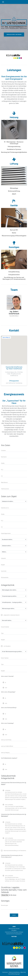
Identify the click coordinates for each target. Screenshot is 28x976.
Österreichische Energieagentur (14, 933)
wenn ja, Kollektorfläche (7, 746)
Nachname (4, 457)
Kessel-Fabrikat (5, 627)
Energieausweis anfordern (14, 34)
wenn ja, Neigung (5, 752)
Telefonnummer (5, 489)
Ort (2, 476)
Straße (2, 463)
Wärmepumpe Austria (14, 928)
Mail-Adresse (4, 482)
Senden (14, 915)
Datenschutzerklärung (14, 972)
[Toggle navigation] (3, 2)
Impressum (5, 972)
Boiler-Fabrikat (4, 658)
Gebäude (3, 558)
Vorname (3, 450)
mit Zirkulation (7, 646)
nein (6, 687)
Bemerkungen (4, 905)
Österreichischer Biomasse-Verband (14, 932)
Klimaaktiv (14, 930)
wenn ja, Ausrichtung (6, 739)
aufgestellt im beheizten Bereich (12, 615)
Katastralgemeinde (6, 533)
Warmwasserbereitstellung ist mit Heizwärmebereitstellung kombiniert (15, 850)
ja (5, 682)
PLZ (2, 469)
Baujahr (3, 564)
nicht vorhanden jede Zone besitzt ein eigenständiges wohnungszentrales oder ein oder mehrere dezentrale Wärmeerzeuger (15, 805)
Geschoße (3, 571)
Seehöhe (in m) (5, 508)
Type (2, 633)
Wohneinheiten (4, 577)
